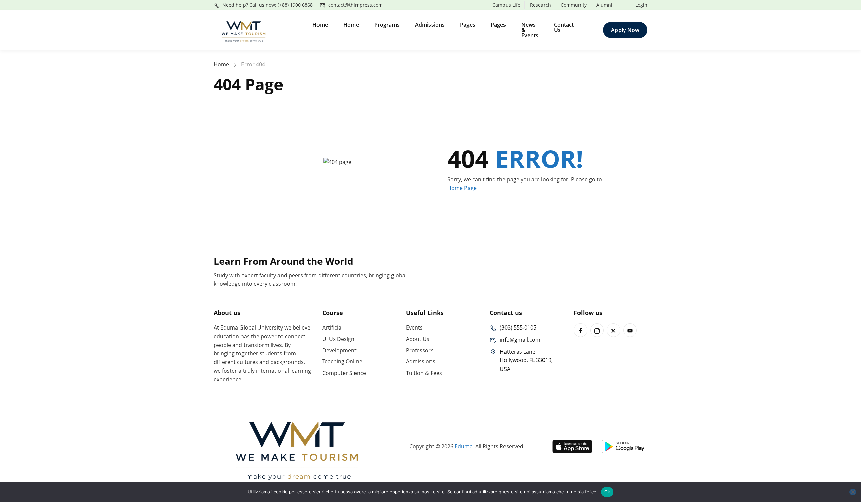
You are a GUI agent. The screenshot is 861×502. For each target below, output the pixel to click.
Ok (607, 491)
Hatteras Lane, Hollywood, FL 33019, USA (526, 360)
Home (320, 24)
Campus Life (506, 5)
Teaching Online (342, 361)
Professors (420, 350)
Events (414, 327)
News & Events (529, 30)
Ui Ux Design (338, 339)
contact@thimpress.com (355, 5)
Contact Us (564, 27)
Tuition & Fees (424, 373)
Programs (387, 24)
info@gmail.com (520, 339)
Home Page (462, 188)
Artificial (332, 327)
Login (641, 5)
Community (574, 5)
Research (540, 5)
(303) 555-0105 (518, 327)
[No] (852, 492)
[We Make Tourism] (244, 29)
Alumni (604, 5)
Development (339, 350)
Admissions (430, 24)
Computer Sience (344, 373)
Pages (467, 24)
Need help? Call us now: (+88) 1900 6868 (267, 5)
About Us (417, 339)
